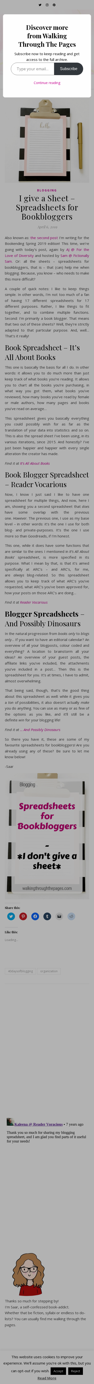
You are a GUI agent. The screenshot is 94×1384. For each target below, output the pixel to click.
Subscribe (68, 69)
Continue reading (47, 82)
